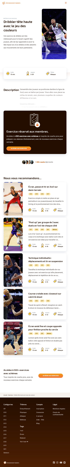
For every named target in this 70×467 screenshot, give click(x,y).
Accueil (5, 395)
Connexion (40, 412)
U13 (5, 423)
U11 (5, 416)
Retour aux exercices (11, 18)
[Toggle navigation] (66, 2)
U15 (5, 431)
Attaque (23, 416)
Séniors (6, 453)
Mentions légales (59, 409)
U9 (4, 409)
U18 (5, 442)
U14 (5, 427)
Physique (23, 412)
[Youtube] (62, 463)
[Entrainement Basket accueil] (11, 3)
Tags (22, 426)
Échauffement (25, 409)
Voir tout (23, 442)
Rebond (22, 438)
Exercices (10, 395)
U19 (5, 445)
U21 (5, 449)
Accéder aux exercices (19, 148)
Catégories (8, 404)
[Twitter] (65, 463)
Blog (38, 423)
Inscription (40, 409)
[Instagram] (58, 463)
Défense (23, 420)
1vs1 (21, 431)
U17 (5, 438)
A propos (39, 416)
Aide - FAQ (40, 420)
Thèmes (23, 404)
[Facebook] (54, 463)
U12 (5, 420)
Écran (22, 434)
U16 (5, 434)
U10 (5, 412)
